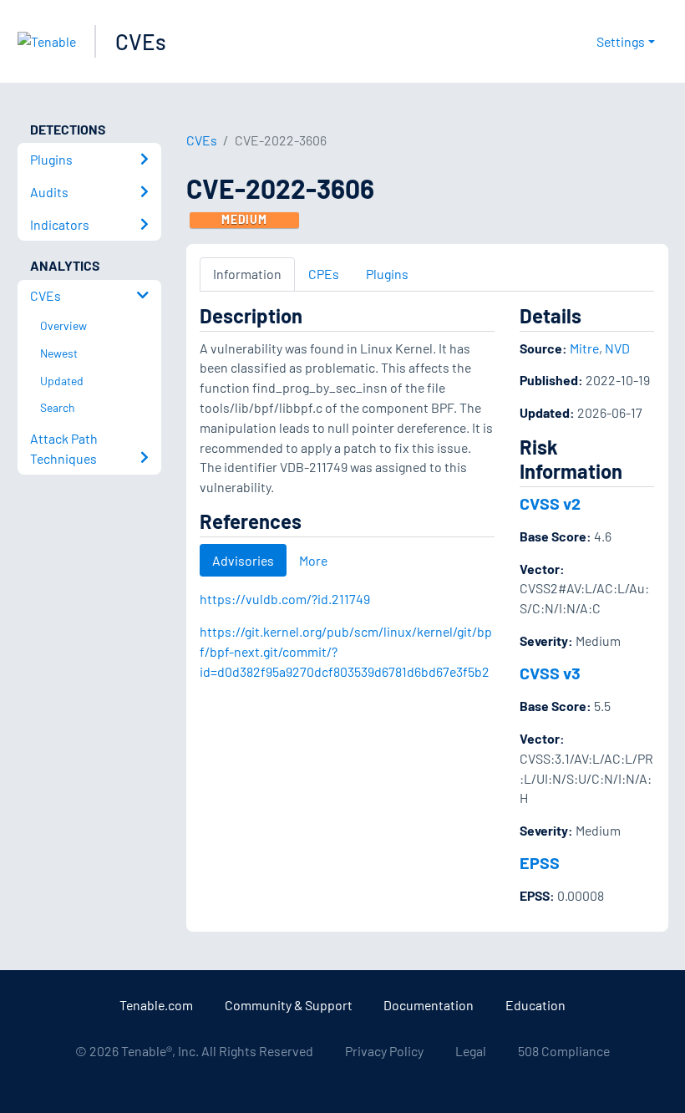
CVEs (140, 41)
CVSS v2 (550, 503)
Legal (470, 1051)
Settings (620, 41)
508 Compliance (564, 1051)
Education (535, 1005)
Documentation (428, 1005)
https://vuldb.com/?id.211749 (285, 599)
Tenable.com (156, 1005)
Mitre (584, 348)
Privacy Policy (384, 1051)
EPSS (540, 862)
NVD (617, 348)
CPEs (323, 274)
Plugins (387, 274)
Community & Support (289, 1005)
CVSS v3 (550, 673)
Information (247, 274)
